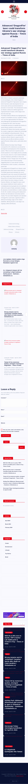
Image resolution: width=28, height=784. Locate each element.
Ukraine (17, 232)
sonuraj (14, 249)
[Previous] (21, 624)
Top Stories (8, 553)
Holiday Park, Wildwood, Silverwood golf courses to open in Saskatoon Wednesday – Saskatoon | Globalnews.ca (13, 483)
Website (3, 423)
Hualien (12, 357)
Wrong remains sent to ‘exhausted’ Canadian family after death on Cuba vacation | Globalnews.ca (12, 471)
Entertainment (8, 546)
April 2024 (7, 520)
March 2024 (8, 524)
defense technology (8, 229)
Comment (3, 397)
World (2, 58)
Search (6, 442)
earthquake (6, 357)
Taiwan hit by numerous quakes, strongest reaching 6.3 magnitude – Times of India (13, 684)
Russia (11, 232)
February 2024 (8, 527)
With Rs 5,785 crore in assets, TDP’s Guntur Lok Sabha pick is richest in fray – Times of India (13, 464)
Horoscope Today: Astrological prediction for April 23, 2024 (13, 728)
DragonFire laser (20, 229)
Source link (4, 213)
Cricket (7, 543)
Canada (6, 307)
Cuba (10, 307)
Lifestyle (7, 550)
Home (14, 40)
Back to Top (14, 781)
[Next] (24, 624)
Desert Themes (19, 775)
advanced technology (14, 223)
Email (2, 416)
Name (2, 409)
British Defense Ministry (14, 226)
